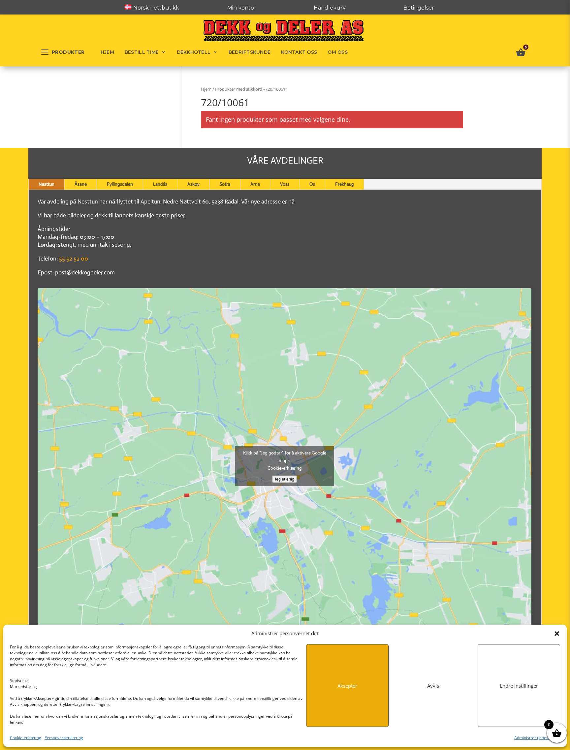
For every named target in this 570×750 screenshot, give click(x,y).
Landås (160, 184)
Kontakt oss (299, 52)
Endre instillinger (519, 685)
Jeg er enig (284, 479)
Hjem (107, 52)
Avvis (433, 685)
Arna (255, 184)
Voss (284, 184)
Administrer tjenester (534, 737)
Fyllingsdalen (120, 184)
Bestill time (142, 52)
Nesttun (46, 184)
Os (312, 184)
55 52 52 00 (73, 258)
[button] (557, 633)
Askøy (193, 184)
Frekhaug (344, 184)
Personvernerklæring (64, 737)
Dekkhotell (194, 52)
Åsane (81, 184)
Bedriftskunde (250, 52)
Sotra (225, 184)
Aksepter (347, 685)
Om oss (338, 52)
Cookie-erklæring (25, 737)
